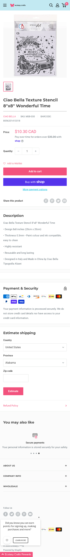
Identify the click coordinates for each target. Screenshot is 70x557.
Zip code (8, 370)
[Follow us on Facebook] (5, 514)
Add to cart (35, 171)
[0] (64, 5)
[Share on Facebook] (46, 200)
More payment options (35, 189)
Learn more (20, 540)
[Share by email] (64, 200)
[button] (12, 163)
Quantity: (8, 151)
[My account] (57, 5)
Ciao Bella (9, 116)
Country (7, 340)
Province (8, 355)
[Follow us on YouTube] (30, 514)
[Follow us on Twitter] (11, 514)
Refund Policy (10, 405)
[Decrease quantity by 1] (18, 151)
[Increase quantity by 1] (35, 151)
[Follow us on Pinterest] (24, 514)
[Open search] (51, 5)
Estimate (13, 391)
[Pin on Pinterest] (52, 200)
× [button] (39, 517)
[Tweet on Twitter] (58, 200)
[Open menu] (5, 5)
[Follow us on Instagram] (18, 514)
